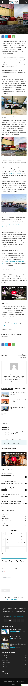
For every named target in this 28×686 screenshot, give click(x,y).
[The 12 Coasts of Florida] (5, 631)
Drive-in (7, 334)
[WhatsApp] (13, 36)
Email (3, 571)
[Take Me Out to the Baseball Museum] (5, 394)
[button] (2, 2)
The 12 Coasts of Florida (7, 473)
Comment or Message (7, 577)
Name (3, 564)
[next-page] (5, 414)
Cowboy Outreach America (14, 173)
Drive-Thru (13, 334)
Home (2, 5)
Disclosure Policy (20, 681)
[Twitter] (6, 36)
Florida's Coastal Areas (6, 475)
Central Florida (4, 396)
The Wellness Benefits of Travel (8, 481)
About (5, 680)
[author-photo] (14, 370)
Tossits (6, 326)
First (2, 568)
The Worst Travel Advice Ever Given (7, 354)
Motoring (19, 334)
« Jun (2, 553)
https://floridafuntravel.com (14, 374)
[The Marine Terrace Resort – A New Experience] (5, 408)
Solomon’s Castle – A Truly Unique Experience (11, 501)
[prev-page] (2, 414)
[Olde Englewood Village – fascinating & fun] (5, 646)
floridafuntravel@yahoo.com (17, 616)
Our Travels (7, 5)
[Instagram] (12, 382)
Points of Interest (16, 27)
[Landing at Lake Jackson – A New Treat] (5, 401)
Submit (6, 590)
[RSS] (18, 620)
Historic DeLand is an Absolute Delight (10, 494)
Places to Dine (9, 27)
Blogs (3, 483)
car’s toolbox (7, 324)
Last (16, 568)
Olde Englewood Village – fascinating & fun (11, 488)
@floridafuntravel (14, 599)
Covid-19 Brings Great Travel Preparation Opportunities (21, 355)
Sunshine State (5, 336)
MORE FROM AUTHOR (19, 388)
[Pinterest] (9, 36)
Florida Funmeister (14, 372)
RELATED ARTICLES (7, 388)
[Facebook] (2, 36)
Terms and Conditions (17, 680)
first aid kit (14, 324)
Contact (10, 680)
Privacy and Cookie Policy (9, 681)
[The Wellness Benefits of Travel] (5, 638)
